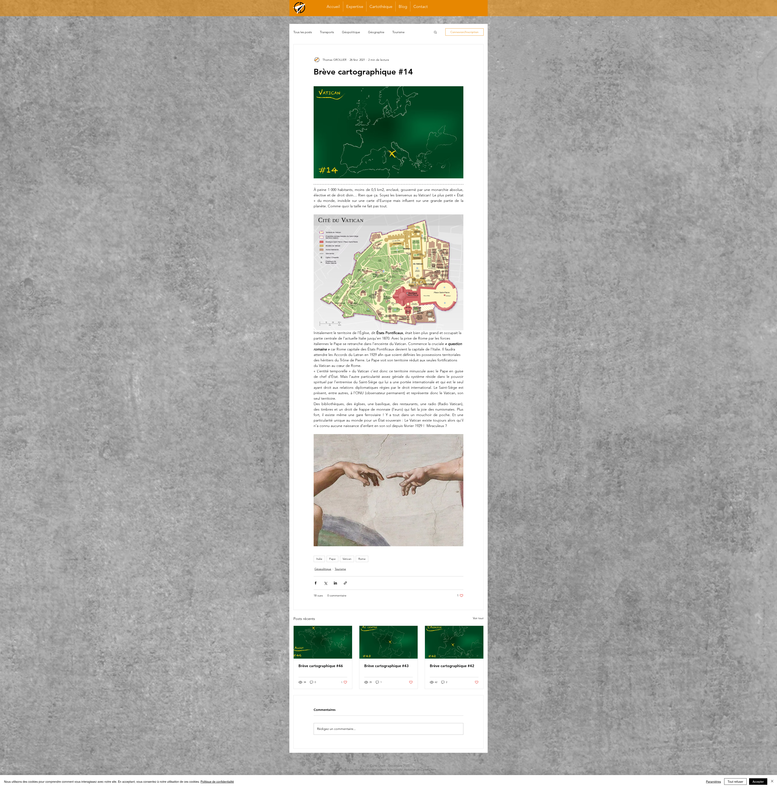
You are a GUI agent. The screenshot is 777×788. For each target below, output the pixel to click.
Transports (327, 32)
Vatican (347, 559)
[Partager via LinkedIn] (335, 583)
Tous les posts (302, 32)
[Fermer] (772, 781)
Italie (319, 559)
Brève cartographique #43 (386, 665)
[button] (435, 32)
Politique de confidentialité (217, 781)
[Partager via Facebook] (315, 583)
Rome (362, 559)
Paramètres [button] (713, 781)
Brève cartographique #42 (452, 665)
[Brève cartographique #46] (323, 642)
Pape (332, 559)
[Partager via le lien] (345, 583)
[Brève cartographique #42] (454, 642)
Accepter (758, 781)
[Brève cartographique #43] (388, 642)
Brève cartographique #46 (320, 665)
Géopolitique (351, 32)
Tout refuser (735, 781)
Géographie (376, 32)
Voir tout (478, 618)
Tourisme (398, 32)
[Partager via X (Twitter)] (325, 583)
